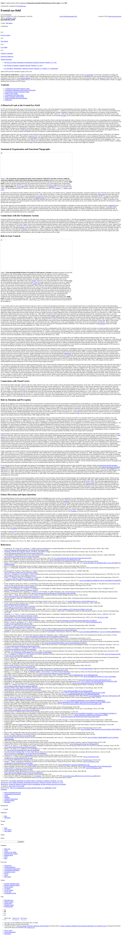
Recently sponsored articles (12, 885)
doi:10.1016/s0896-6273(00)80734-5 (36, 636)
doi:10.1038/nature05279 (77, 744)
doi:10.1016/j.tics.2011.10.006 (78, 692)
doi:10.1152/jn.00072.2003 (12, 627)
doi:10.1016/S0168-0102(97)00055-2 (76, 643)
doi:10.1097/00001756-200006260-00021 (95, 563)
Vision (6, 795)
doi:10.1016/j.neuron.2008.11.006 (72, 704)
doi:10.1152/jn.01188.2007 (11, 699)
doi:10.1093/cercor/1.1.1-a (90, 601)
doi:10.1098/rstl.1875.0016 (12, 607)
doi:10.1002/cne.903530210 (12, 747)
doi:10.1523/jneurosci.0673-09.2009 (42, 593)
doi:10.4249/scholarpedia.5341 (68, 16)
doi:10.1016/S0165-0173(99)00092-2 (36, 753)
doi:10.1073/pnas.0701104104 (12, 556)
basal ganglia (21, 186)
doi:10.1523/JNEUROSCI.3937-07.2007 (21, 769)
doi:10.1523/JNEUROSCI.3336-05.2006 (21, 763)
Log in (6, 809)
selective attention (25, 78)
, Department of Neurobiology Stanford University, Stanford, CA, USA (30, 62)
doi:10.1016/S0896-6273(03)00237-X (106, 713)
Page (5, 816)
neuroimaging (101, 323)
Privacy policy (8, 930)
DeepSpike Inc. (22, 6)
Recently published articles (11, 883)
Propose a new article (10, 852)
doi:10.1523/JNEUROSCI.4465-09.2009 (36, 550)
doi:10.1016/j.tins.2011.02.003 (65, 558)
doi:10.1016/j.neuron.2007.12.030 (38, 670)
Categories (4, 789)
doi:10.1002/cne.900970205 (12, 587)
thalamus (57, 188)
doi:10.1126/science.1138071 (12, 572)
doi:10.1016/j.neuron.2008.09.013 (14, 772)
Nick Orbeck (4, 41)
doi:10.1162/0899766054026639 (71, 694)
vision (78, 413)
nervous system (90, 483)
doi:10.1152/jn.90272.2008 (14, 579)
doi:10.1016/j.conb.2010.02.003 (13, 689)
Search (2, 838)
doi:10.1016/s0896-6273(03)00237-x (84, 713)
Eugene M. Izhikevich (7, 56)
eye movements (89, 75)
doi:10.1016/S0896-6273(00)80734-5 (57, 636)
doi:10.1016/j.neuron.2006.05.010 (14, 553)
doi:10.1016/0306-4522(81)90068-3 (21, 652)
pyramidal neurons (39, 197)
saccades (63, 115)
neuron (27, 129)
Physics (6, 873)
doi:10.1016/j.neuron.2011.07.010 (13, 596)
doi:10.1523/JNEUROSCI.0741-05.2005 (21, 758)
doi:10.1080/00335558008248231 (76, 700)
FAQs (6, 857)
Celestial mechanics (9, 867)
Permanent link (8, 906)
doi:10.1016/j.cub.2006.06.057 (13, 710)
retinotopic (112, 205)
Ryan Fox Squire (5, 35)
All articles (7, 888)
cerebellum (51, 186)
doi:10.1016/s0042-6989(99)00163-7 (89, 632)
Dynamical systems (9, 872)
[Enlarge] (1, 177)
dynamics (73, 511)
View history (8, 831)
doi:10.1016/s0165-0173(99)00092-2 (14, 753)
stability (39, 776)
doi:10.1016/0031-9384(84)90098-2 (98, 737)
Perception (7, 802)
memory (53, 315)
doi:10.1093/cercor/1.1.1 (75, 601)
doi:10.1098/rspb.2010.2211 (12, 575)
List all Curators (8, 890)
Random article (8, 855)
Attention (7, 797)
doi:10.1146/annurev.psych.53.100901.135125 (71, 702)
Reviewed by (4, 782)
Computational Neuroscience (12, 794)
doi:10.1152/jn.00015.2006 (12, 736)
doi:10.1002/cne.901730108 (15, 646)
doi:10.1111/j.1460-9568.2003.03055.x (27, 619)
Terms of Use (31, 927)
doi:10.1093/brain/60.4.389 (96, 696)
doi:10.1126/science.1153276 (12, 590)
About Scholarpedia (10, 932)
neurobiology (34, 137)
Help (5, 858)
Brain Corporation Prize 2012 (12, 792)
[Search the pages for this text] (21, 842)
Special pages (8, 903)
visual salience (29, 755)
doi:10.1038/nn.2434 (10, 604)
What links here (8, 900)
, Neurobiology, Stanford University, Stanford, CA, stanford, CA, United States (31, 68)
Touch (6, 875)
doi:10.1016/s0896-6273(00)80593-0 (89, 580)
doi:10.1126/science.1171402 (12, 615)
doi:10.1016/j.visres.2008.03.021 (72, 776)
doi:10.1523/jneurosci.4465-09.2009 (14, 550)
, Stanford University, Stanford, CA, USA (23, 65)
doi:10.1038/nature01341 (76, 675)
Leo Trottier (4, 47)
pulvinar (22, 227)
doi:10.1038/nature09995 (71, 691)
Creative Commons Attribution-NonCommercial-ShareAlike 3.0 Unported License (83, 926)
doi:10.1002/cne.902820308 (15, 750)
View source (7, 829)
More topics (7, 876)
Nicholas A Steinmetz (7, 53)
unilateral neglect (33, 764)
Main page (7, 849)
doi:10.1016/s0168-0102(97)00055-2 (55, 643)
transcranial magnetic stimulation (111, 467)
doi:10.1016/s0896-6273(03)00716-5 (94, 676)
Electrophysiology (9, 800)
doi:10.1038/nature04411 (90, 766)
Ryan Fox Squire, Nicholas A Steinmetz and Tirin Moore (33, 926)
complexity (66, 501)
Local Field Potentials (87, 668)
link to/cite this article (115, 16)
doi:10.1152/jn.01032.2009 (46, 673)
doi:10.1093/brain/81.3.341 (66, 764)
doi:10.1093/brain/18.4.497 (57, 559)
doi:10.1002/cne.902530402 (52, 630)
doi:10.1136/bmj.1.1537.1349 (66, 609)
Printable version (9, 905)
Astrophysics (8, 865)
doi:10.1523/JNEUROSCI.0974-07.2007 (21, 624)
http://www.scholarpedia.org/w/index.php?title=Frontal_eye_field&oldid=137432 (33, 788)
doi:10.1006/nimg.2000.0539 (12, 686)
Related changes (8, 902)
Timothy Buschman (6, 59)
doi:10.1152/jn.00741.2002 (93, 681)
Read (5, 828)
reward (34, 280)
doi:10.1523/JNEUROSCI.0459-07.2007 (21, 656)
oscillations (14, 528)
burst (25, 224)
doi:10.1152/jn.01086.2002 (80, 683)
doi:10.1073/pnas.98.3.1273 (87, 680)
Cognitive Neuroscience (11, 799)
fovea (23, 389)
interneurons (67, 353)
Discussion (7, 817)
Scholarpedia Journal (10, 893)
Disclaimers (7, 933)
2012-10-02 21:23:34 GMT (16, 786)
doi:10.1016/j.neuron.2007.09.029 (70, 716)
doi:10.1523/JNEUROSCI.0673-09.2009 (64, 593)
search (14, 18)
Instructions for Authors (11, 853)
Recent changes (8, 887)
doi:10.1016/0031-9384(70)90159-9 (91, 729)
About (6, 850)
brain (101, 78)
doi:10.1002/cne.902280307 (12, 649)
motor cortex (101, 194)
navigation (9, 18)
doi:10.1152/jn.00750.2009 (12, 667)
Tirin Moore (9, 23)
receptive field (37, 283)
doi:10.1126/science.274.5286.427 (67, 620)
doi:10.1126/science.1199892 (83, 715)
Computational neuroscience (12, 868)
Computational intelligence (11, 870)
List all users (7, 891)
